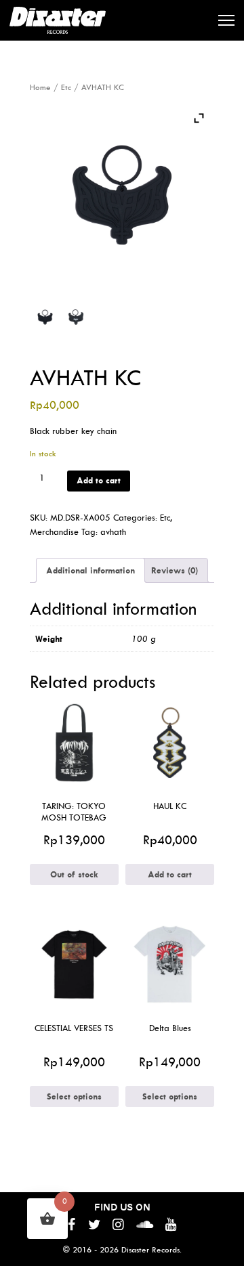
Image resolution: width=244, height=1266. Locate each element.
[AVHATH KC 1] (45, 317)
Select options (74, 1096)
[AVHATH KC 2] (76, 317)
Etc (66, 87)
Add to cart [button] (170, 874)
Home (40, 87)
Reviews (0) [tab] (174, 570)
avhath (113, 532)
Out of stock (74, 874)
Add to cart (99, 480)
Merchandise (54, 532)
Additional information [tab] (90, 570)
